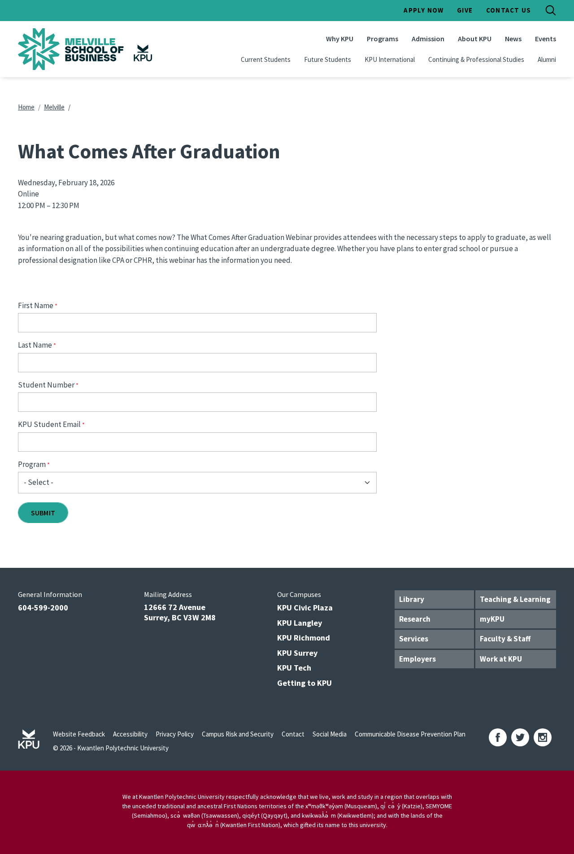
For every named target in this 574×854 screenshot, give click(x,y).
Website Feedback (79, 734)
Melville (54, 107)
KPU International (390, 59)
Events (545, 38)
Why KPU (339, 38)
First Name (35, 305)
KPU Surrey (297, 653)
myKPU (492, 619)
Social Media (330, 734)
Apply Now (424, 10)
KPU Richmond (303, 637)
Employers (417, 659)
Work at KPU (501, 659)
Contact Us (508, 10)
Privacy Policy (175, 734)
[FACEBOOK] (498, 737)
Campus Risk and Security (238, 734)
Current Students (266, 59)
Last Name (35, 345)
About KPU (474, 38)
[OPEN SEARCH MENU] (550, 10)
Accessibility (130, 734)
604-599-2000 (43, 607)
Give (465, 10)
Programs (382, 38)
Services (413, 639)
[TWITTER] (520, 737)
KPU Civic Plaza (305, 607)
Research (414, 619)
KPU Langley (299, 623)
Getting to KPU (304, 683)
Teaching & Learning (515, 599)
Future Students (327, 59)
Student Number (46, 385)
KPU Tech (294, 667)
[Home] (87, 49)
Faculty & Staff (505, 639)
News (513, 38)
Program (32, 464)
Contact (293, 734)
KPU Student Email (49, 424)
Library (411, 599)
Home (26, 107)
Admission (428, 38)
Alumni (547, 59)
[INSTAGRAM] (543, 737)
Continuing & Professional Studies (476, 59)
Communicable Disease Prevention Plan (410, 734)
